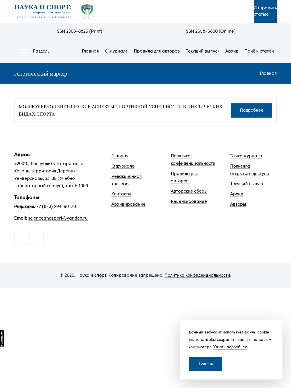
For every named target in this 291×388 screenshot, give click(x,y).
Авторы (238, 204)
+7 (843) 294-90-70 (56, 207)
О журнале (116, 51)
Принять (205, 364)
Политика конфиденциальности (197, 275)
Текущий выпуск (202, 51)
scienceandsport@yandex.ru (58, 218)
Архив (231, 51)
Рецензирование (189, 201)
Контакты (121, 194)
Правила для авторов (157, 51)
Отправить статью (265, 11)
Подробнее (251, 110)
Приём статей (259, 51)
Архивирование (128, 204)
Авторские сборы (189, 191)
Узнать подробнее (230, 347)
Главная (90, 51)
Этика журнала (246, 156)
